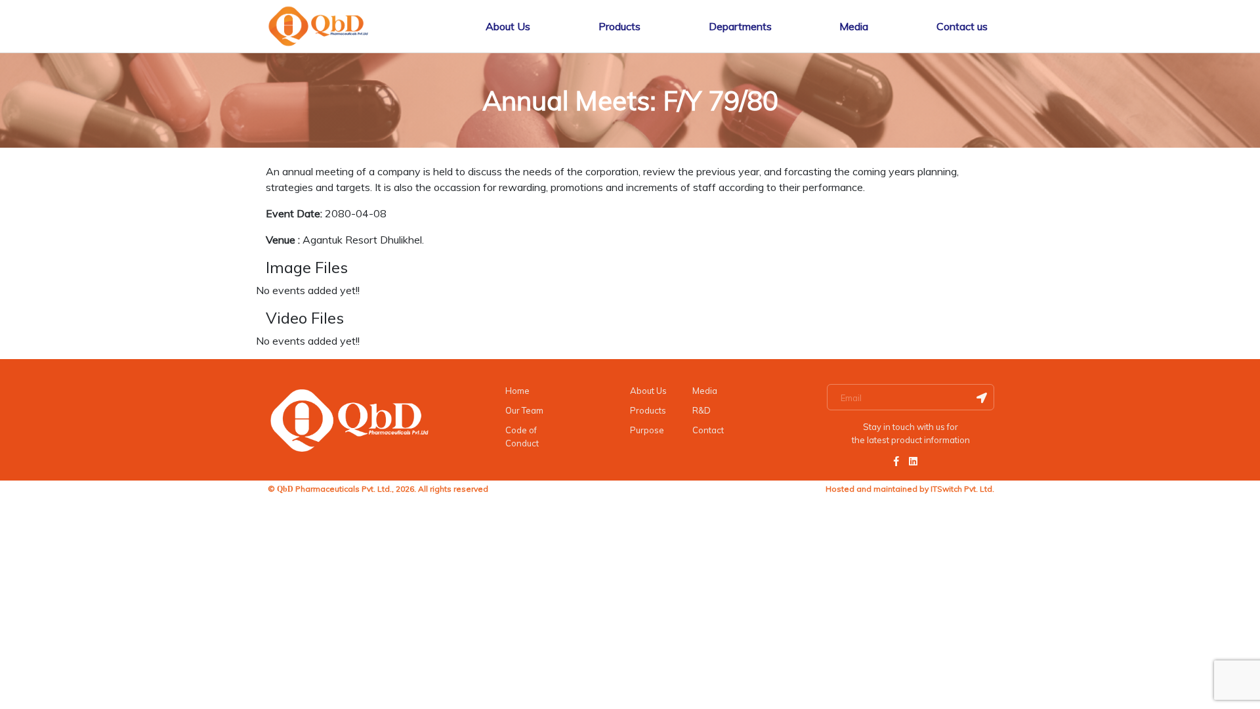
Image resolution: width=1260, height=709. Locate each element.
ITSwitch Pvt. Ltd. (962, 489)
